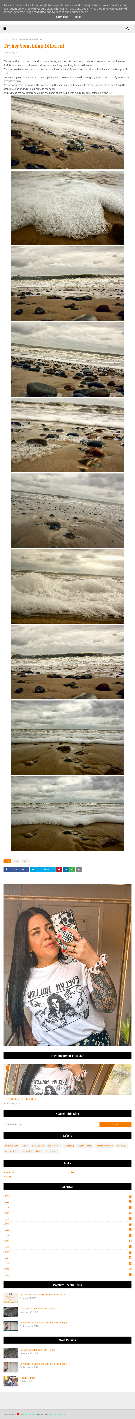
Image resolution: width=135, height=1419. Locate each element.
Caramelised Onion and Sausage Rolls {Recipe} (44, 1322)
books (38, 1151)
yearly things (51, 1151)
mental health (11, 1145)
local (16, 861)
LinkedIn (72, 1172)
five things (121, 1145)
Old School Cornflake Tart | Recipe (37, 1308)
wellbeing (69, 1145)
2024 (68, 1207)
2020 (68, 1224)
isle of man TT (54, 1145)
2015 (68, 1252)
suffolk (14, 39)
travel (25, 1145)
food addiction (11, 1151)
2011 (68, 1274)
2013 (68, 1263)
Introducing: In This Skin (20, 1099)
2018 (68, 1235)
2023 (68, 1213)
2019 (68, 1229)
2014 (68, 1257)
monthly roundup (105, 1145)
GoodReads (9, 1172)
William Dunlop (27, 1377)
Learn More (62, 17)
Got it (77, 17)
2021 (68, 1218)
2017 (68, 1241)
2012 (68, 1269)
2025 (68, 1201)
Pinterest (8, 1176)
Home (6, 39)
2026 (68, 1196)
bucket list (27, 1151)
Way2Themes (28, 1414)
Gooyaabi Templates (58, 1414)
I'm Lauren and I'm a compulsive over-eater (43, 1294)
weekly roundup (85, 1145)
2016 (68, 1246)
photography (38, 1145)
